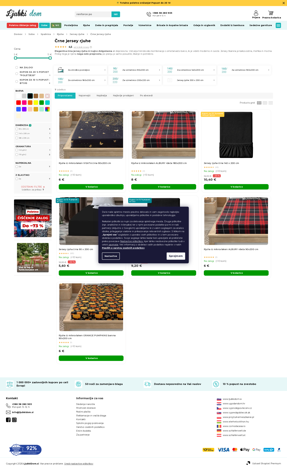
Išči (116, 14)
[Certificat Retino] (25, 449)
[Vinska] (47, 96)
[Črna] (30, 96)
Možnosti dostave (86, 408)
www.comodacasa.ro (234, 426)
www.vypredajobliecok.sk (236, 412)
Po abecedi (146, 95)
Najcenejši (84, 95)
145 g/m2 (34, 150)
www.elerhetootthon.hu (236, 421)
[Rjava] (36, 96)
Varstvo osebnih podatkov (90, 427)
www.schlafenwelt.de (234, 430)
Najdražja (102, 95)
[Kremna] (19, 116)
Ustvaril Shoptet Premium (266, 463)
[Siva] (24, 96)
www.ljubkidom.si (232, 399)
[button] (91, 47)
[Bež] (42, 96)
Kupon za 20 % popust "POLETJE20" (35, 74)
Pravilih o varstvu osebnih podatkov (123, 248)
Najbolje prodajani (123, 95)
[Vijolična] (24, 109)
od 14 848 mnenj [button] (81, 47)
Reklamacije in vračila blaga (91, 415)
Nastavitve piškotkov (131, 241)
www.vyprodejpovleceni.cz (237, 408)
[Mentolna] (42, 109)
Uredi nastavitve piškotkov (78, 463)
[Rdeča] (19, 103)
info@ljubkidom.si (23, 412)
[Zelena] (42, 103)
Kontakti (81, 419)
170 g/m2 (34, 155)
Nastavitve (111, 256)
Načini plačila (83, 411)
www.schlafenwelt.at (234, 435)
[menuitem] (22, 25)
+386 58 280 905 (22, 404)
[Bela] (19, 96)
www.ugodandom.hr (234, 403)
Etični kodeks (83, 430)
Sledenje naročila (85, 404)
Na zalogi (26, 67)
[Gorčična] (36, 109)
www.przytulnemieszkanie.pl (238, 417)
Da (34, 167)
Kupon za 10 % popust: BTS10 (35, 81)
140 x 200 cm (34, 133)
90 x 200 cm (34, 129)
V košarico (92, 186)
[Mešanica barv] (47, 109)
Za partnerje (83, 434)
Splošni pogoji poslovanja (90, 423)
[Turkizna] (47, 103)
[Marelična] (30, 109)
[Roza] (24, 103)
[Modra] (19, 109)
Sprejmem (176, 256)
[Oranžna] (30, 103)
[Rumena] (36, 103)
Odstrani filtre (31, 186)
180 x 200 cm (34, 138)
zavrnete (113, 245)
